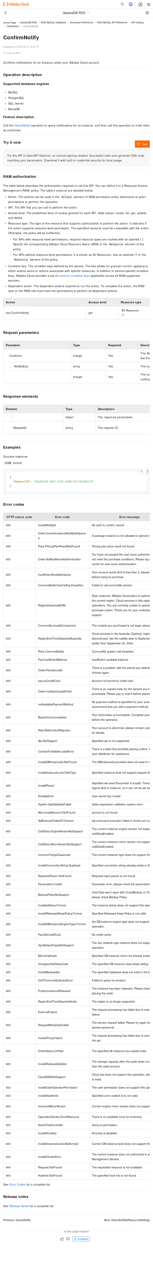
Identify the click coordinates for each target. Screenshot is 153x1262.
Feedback (82, 1238)
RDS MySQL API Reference (112, 22)
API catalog (137, 22)
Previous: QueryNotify (17, 1220)
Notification (13, 26)
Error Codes (17, 1184)
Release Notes (19, 1206)
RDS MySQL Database (53, 22)
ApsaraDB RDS (28, 22)
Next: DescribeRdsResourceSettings (127, 1220)
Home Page (9, 22)
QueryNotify (22, 125)
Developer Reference (81, 22)
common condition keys (74, 276)
